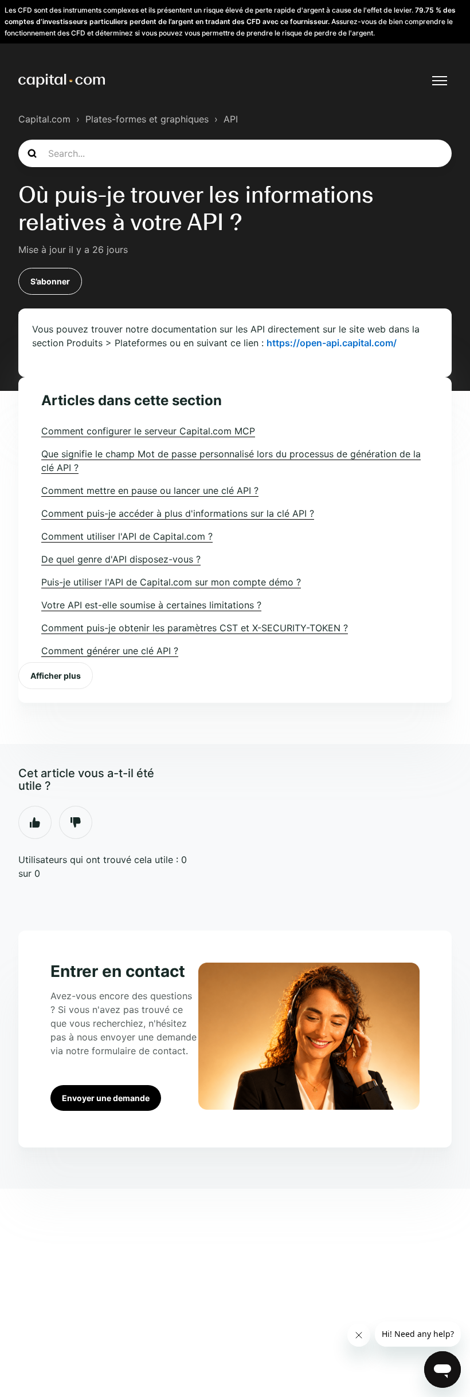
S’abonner (50, 281)
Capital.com (44, 119)
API (231, 119)
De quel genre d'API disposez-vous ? (121, 559)
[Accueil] (61, 81)
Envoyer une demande (106, 1098)
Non (75, 822)
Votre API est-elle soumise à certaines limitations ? (151, 605)
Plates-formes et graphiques (147, 119)
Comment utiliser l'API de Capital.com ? (127, 536)
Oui (35, 822)
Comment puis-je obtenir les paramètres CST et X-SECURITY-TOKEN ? (194, 628)
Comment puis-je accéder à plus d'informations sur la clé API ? (177, 513)
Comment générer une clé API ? (109, 650)
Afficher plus (55, 675)
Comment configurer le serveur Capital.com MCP (148, 431)
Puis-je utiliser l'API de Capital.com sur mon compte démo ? (171, 582)
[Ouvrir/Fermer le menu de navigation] (440, 80)
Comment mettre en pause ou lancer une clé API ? (149, 490)
